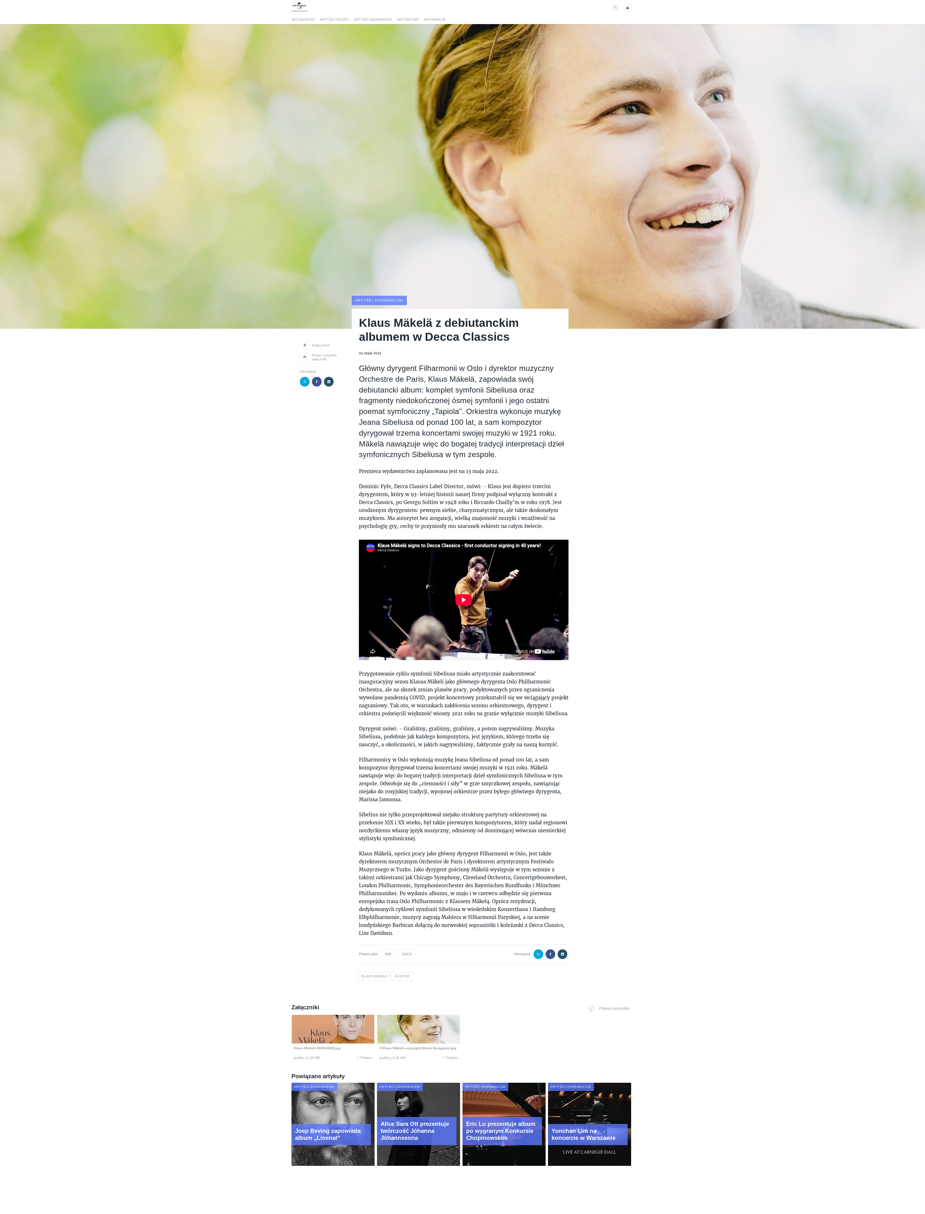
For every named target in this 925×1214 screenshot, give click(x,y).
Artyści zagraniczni (373, 19)
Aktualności (303, 19)
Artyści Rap (408, 19)
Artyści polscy (334, 19)
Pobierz (366, 1058)
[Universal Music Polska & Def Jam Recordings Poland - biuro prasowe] (299, 12)
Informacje (435, 19)
